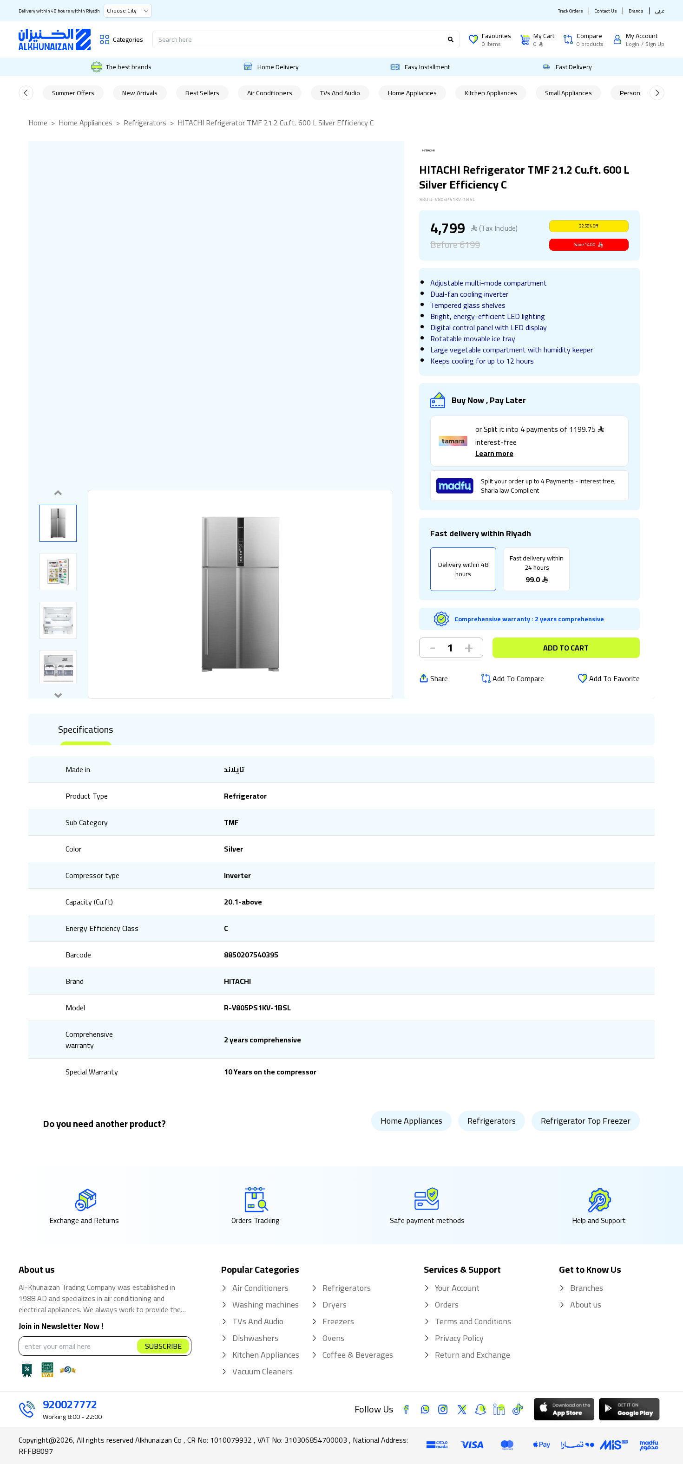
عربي (659, 10)
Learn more (494, 453)
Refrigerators (145, 122)
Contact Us (606, 10)
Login (632, 44)
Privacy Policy (459, 1338)
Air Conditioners (269, 93)
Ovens (333, 1338)
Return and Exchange (472, 1354)
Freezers (338, 1321)
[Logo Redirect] (55, 39)
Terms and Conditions (473, 1321)
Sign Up (654, 44)
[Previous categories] (26, 92)
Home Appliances (412, 93)
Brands (636, 10)
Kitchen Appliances (491, 93)
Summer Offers (73, 93)
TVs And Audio (340, 93)
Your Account (457, 1288)
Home (37, 122)
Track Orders (570, 10)
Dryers (334, 1304)
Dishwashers (255, 1338)
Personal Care (639, 93)
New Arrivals (140, 93)
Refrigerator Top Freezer (585, 1120)
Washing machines (265, 1304)
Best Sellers (202, 93)
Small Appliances (568, 93)
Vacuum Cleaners (262, 1371)
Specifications (85, 729)
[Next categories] (657, 92)
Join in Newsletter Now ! (61, 1327)
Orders (447, 1304)
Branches (586, 1288)
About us (585, 1304)
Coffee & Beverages (357, 1354)
